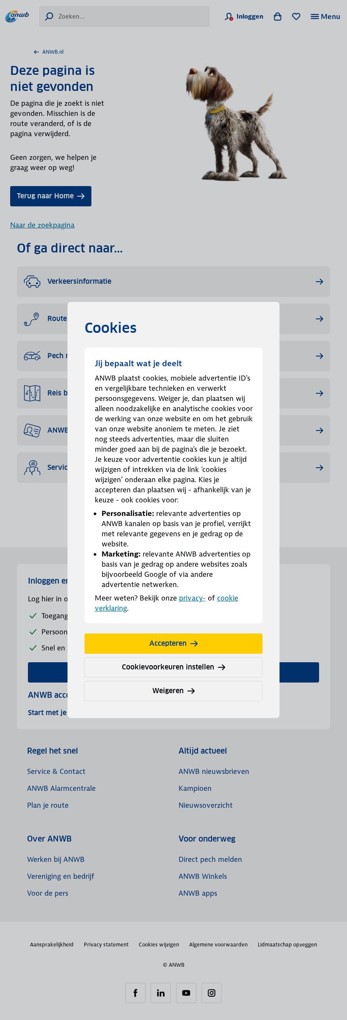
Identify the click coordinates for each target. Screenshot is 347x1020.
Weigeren (168, 690)
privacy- (192, 598)
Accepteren (168, 643)
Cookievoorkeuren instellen (168, 667)
